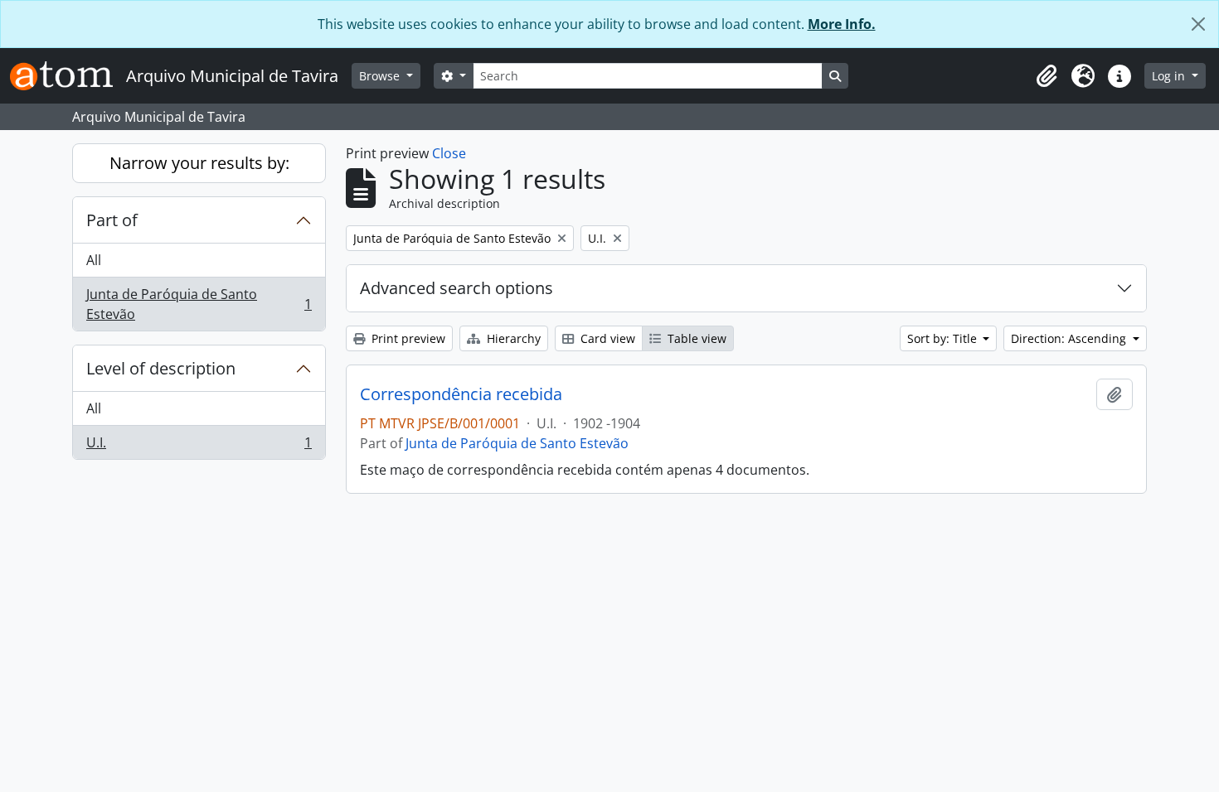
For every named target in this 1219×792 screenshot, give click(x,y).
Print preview (406, 338)
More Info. (842, 24)
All (93, 260)
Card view (606, 338)
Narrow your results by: (199, 163)
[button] (1046, 76)
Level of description (161, 368)
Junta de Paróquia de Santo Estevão (198, 304)
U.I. (198, 446)
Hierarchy (512, 338)
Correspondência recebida (461, 394)
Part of (112, 220)
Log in (1170, 76)
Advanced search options (456, 288)
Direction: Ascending (1070, 338)
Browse (381, 76)
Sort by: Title (943, 338)
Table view (695, 338)
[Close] (1198, 24)
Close (449, 153)
